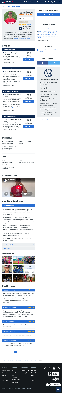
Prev (12, 352)
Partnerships (34, 373)
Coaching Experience (9, 205)
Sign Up (53, 2)
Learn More (26, 31)
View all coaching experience (22, 38)
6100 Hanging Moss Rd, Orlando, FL (47, 34)
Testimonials (15, 382)
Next (24, 352)
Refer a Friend (5, 380)
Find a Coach (27, 2)
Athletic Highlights (8, 245)
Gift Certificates (5, 378)
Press (32, 375)
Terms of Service (26, 388)
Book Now (28, 60)
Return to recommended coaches (11, 6)
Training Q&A (5, 375)
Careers (33, 378)
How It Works (15, 373)
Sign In (58, 2)
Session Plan (7, 248)
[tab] (18, 205)
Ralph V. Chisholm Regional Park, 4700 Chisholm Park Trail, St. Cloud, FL (47, 32)
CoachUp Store (25, 373)
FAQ (13, 370)
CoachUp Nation (46, 2)
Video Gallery (5, 373)
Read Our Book (25, 370)
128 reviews (29, 25)
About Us (33, 370)
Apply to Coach (36, 2)
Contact (33, 380)
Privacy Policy (17, 388)
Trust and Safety (16, 379)
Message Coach (48, 15)
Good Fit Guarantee (14, 376)
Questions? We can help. (48, 120)
